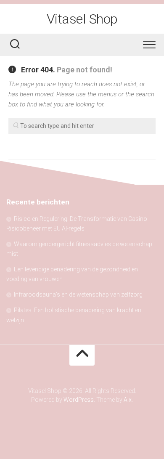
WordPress (78, 399)
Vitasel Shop (82, 19)
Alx (128, 399)
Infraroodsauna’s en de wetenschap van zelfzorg (78, 294)
